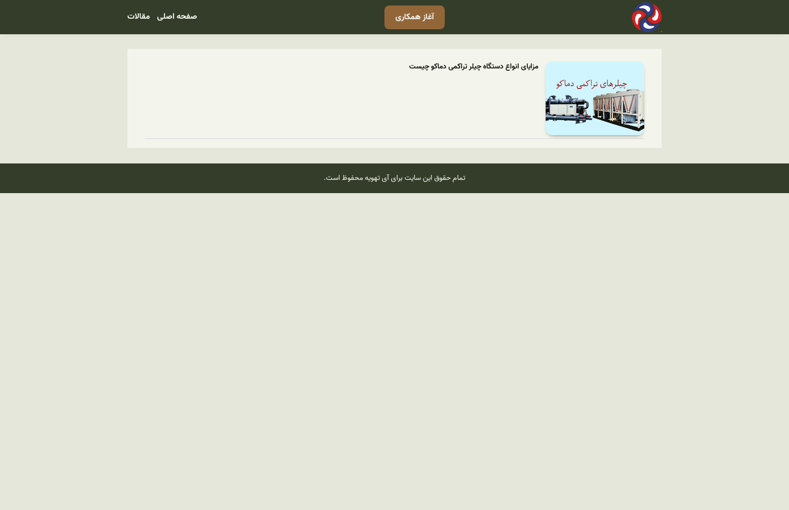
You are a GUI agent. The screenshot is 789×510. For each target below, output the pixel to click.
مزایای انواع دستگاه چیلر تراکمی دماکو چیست (473, 67)
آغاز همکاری (414, 17)
